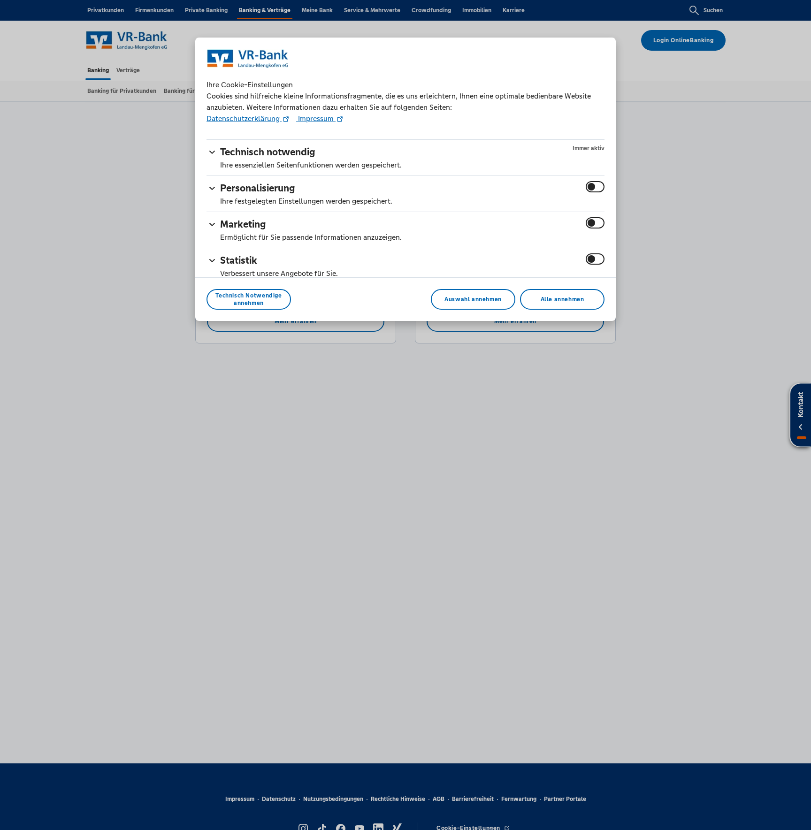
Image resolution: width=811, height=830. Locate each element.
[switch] (595, 186)
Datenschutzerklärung (244, 118)
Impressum (316, 118)
